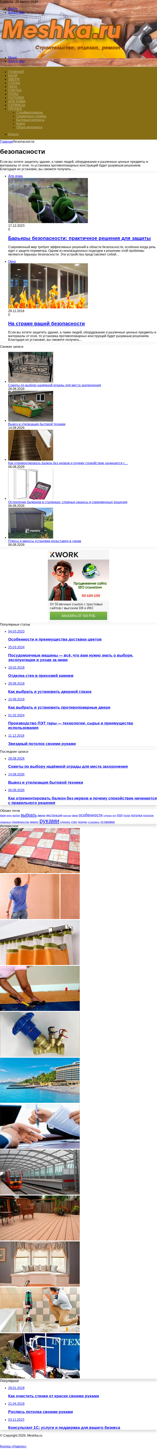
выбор (16, 815)
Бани (13, 75)
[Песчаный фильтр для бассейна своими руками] (40, 1377)
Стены (14, 83)
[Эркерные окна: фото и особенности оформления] (40, 1285)
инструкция (54, 815)
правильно (5, 822)
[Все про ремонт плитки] (40, 1331)
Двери (14, 79)
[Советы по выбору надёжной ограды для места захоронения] (30, 381)
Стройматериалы (29, 112)
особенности (91, 815)
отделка (107, 815)
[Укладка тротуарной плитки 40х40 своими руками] (40, 872)
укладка (82, 822)
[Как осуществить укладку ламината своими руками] (40, 1010)
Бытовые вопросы (30, 120)
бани (3, 815)
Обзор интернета (29, 127)
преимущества (20, 822)
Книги (20, 123)
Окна (12, 86)
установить (94, 822)
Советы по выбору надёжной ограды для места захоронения (54, 385)
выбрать (29, 815)
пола (126, 815)
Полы (13, 94)
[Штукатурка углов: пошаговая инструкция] (40, 918)
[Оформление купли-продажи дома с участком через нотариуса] (40, 1147)
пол (120, 815)
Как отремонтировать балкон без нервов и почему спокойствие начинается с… (68, 463)
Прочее (15, 109)
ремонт (34, 822)
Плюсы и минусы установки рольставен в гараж (44, 541)
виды (9, 815)
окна (75, 815)
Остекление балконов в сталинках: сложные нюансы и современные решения (67, 502)
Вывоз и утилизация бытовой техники (36, 424)
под (114, 815)
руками (49, 820)
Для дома (17, 101)
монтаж (67, 815)
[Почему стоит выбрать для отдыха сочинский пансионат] (40, 1101)
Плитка (14, 90)
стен (74, 822)
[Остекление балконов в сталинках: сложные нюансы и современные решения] (30, 498)
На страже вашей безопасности (46, 323)
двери (41, 815)
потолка (136, 815)
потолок (148, 815)
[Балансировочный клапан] (40, 1055)
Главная (6, 141)
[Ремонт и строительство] (63, 50)
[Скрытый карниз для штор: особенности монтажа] (40, 964)
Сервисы (16, 105)
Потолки (16, 97)
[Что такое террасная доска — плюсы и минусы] (40, 1239)
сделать (65, 822)
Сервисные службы (31, 116)
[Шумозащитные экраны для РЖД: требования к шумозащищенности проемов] (40, 1193)
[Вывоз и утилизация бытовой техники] (30, 420)
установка (107, 822)
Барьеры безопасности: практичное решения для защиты (79, 238)
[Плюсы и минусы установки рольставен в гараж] (30, 537)
